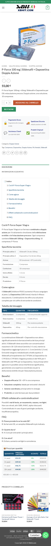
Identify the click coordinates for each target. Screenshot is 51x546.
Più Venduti (36, 147)
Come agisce (14, 194)
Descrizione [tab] (7, 167)
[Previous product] (8, 80)
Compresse (9, 147)
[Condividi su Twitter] (12, 153)
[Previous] (1, 508)
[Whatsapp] (45, 535)
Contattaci (29, 538)
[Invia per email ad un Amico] (17, 153)
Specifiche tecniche (16, 190)
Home (4, 66)
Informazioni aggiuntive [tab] (13, 172)
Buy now (9, 109)
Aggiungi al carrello (27, 103)
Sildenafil (44, 147)
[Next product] (4, 80)
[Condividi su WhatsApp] (4, 153)
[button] (3, 8)
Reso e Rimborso (20, 536)
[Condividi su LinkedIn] (25, 153)
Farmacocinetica (15, 203)
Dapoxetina (17, 147)
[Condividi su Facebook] (8, 153)
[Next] (49, 508)
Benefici (12, 208)
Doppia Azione (35, 66)
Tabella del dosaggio (17, 199)
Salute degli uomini (18, 66)
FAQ (10, 217)
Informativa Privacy (14, 538)
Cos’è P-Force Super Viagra (19, 185)
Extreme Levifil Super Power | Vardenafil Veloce (12, 518)
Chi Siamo (8, 536)
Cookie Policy (26, 539)
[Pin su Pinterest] (21, 153)
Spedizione (40, 538)
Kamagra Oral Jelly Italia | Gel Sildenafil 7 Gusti (37, 518)
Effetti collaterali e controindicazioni (23, 213)
